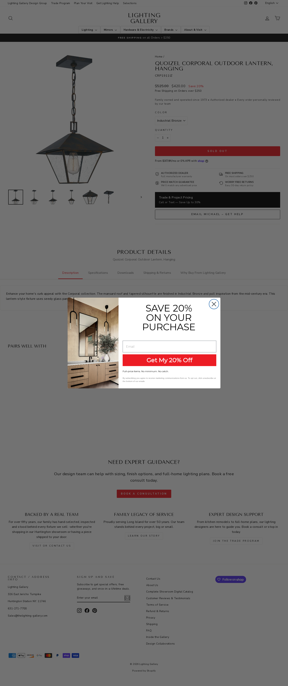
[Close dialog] (214, 304)
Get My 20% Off (169, 360)
